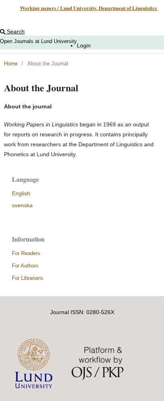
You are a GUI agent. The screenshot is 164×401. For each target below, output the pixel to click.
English (21, 193)
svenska (22, 205)
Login (84, 45)
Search (15, 31)
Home (11, 64)
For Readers (26, 253)
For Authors (25, 266)
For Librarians (27, 278)
